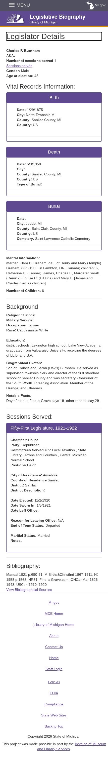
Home (54, 658)
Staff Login (54, 669)
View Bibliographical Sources (29, 590)
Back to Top (54, 726)
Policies (54, 682)
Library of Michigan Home (53, 625)
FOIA (54, 693)
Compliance (53, 704)
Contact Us (54, 647)
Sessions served (19, 66)
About (54, 636)
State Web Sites (54, 715)
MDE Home (54, 614)
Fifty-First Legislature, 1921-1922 (44, 428)
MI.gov (100, 5)
